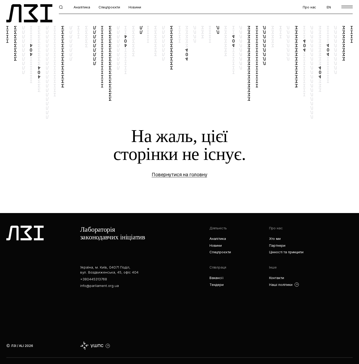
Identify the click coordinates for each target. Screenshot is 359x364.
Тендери (216, 284)
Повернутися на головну (179, 174)
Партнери (277, 245)
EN (329, 7)
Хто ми (274, 238)
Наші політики (280, 284)
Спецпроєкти (109, 7)
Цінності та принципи (286, 252)
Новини (135, 7)
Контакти (276, 278)
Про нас (309, 7)
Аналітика (82, 7)
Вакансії (216, 278)
